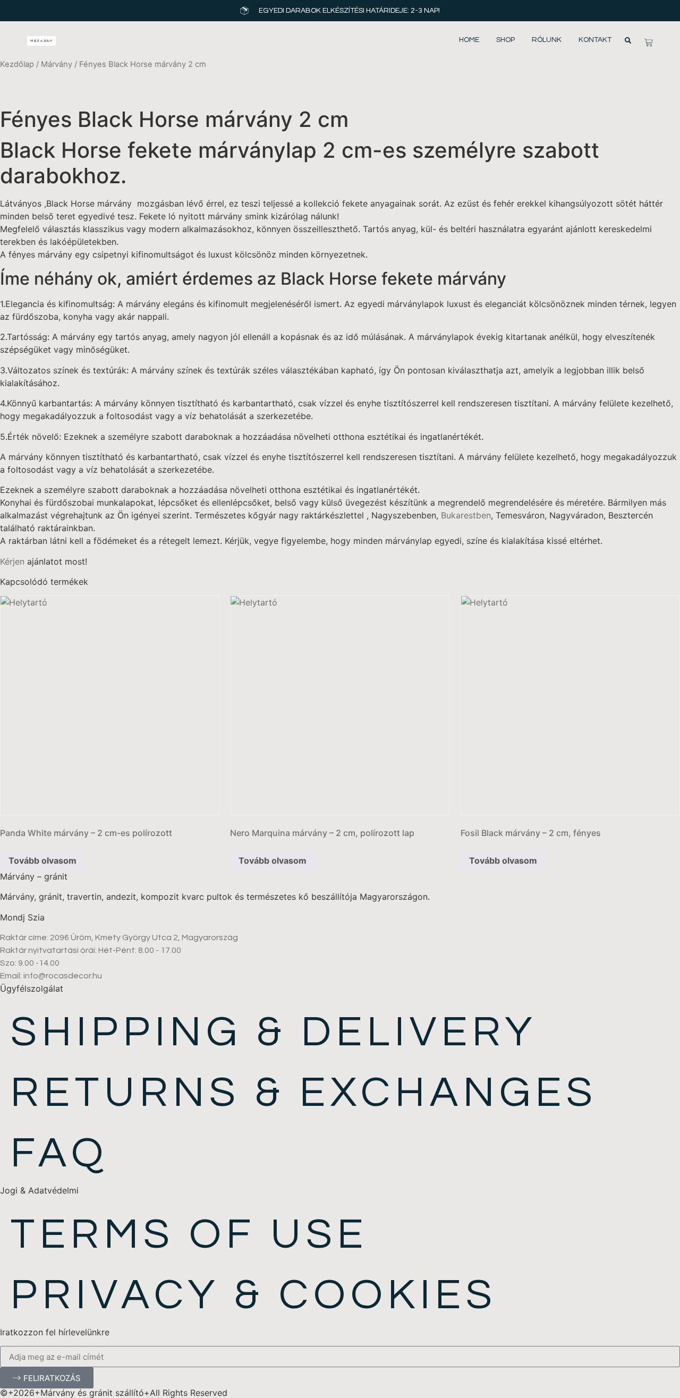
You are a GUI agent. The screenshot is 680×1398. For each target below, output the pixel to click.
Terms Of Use (189, 1235)
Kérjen (12, 561)
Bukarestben (466, 515)
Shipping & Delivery (274, 1032)
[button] (628, 40)
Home (469, 40)
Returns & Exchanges (304, 1093)
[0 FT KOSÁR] (648, 42)
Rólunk (547, 40)
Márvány (56, 64)
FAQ (59, 1153)
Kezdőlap (17, 64)
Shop (505, 40)
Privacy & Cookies (254, 1295)
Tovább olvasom (42, 860)
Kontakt (595, 40)
